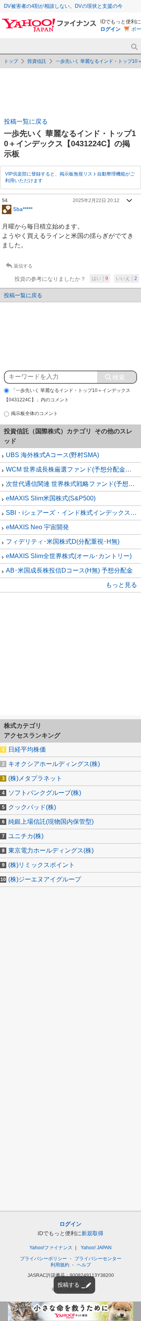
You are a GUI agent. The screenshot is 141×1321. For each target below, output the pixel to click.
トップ (11, 61)
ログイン (110, 29)
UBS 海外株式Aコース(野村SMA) (52, 455)
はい (100, 278)
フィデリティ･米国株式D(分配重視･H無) (62, 541)
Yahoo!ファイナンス (50, 1247)
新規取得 (92, 1233)
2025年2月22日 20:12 (96, 200)
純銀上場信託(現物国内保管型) (51, 821)
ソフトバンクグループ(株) (44, 792)
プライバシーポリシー (43, 1258)
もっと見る (121, 585)
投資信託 (36, 61)
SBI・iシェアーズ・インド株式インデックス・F (73, 512)
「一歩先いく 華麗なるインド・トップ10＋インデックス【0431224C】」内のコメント (67, 395)
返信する (23, 266)
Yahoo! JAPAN (96, 1247)
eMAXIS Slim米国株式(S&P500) (51, 498)
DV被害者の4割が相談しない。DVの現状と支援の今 (63, 6)
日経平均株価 (27, 749)
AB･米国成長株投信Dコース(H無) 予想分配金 (69, 570)
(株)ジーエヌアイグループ (44, 879)
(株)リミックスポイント (41, 865)
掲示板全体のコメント (34, 413)
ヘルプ (84, 1265)
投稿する (69, 1285)
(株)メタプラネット (35, 778)
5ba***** (23, 209)
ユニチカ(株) (25, 836)
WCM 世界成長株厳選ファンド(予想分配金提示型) (73, 469)
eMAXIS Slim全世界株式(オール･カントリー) (69, 556)
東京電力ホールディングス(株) (51, 850)
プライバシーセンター (97, 1258)
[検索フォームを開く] (134, 47)
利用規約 (60, 1265)
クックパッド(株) (32, 807)
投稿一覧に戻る (26, 121)
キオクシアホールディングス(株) (54, 764)
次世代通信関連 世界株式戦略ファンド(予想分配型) (73, 484)
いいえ (126, 278)
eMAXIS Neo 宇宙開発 (37, 527)
